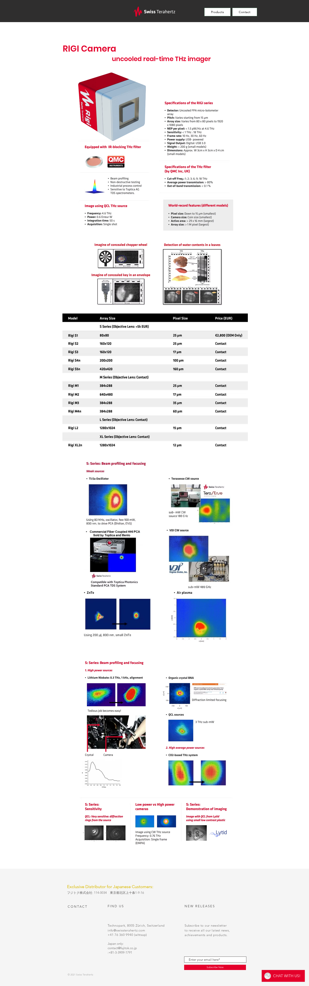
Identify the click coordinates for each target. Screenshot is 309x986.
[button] (217, 12)
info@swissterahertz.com (126, 930)
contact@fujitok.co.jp (122, 948)
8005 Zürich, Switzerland (146, 925)
